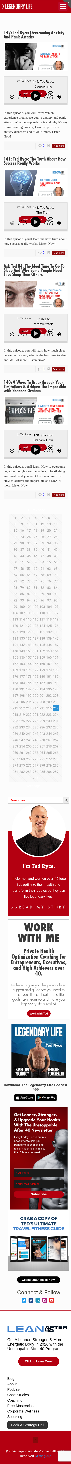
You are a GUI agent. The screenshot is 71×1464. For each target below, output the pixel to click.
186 (35, 683)
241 (28, 734)
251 (49, 740)
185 (28, 683)
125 (49, 626)
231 (55, 721)
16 (22, 530)
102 (35, 607)
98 (56, 600)
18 (35, 530)
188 (49, 683)
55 (49, 562)
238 (55, 727)
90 (49, 594)
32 (35, 543)
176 (15, 676)
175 (55, 670)
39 (35, 549)
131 (42, 632)
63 (56, 568)
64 (15, 575)
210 (55, 702)
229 (42, 721)
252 (55, 740)
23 (22, 537)
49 (56, 556)
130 (35, 632)
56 (56, 562)
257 (42, 746)
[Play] (36, 95)
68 (42, 575)
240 (22, 734)
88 (35, 594)
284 (35, 772)
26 (42, 537)
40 (42, 549)
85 (15, 594)
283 (28, 772)
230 (49, 721)
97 (49, 600)
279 (49, 765)
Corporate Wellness (23, 1411)
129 (28, 632)
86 (22, 594)
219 (22, 714)
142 (22, 645)
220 (28, 714)
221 (35, 714)
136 (28, 638)
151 (35, 651)
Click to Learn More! (39, 1361)
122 (28, 626)
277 (35, 765)
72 (22, 581)
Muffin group (43, 1456)
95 (35, 600)
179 (35, 676)
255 (28, 746)
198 (22, 695)
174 (49, 670)
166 (42, 664)
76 (49, 581)
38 (29, 549)
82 (42, 588)
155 (15, 657)
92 (15, 600)
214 (35, 708)
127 (15, 632)
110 (42, 613)
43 (15, 556)
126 (55, 626)
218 (15, 714)
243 (42, 734)
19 (42, 530)
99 (15, 607)
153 (49, 651)
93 (22, 600)
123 (35, 626)
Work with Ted (39, 1013)
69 (49, 575)
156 (22, 657)
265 (49, 753)
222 (42, 714)
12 (42, 524)
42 (56, 549)
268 (22, 759)
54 (42, 562)
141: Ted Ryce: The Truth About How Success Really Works (35, 161)
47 (42, 556)
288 (35, 778)
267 (15, 759)
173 (42, 670)
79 (22, 588)
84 (56, 588)
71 (15, 581)
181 (49, 676)
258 (49, 746)
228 (35, 721)
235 (35, 727)
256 (35, 746)
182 (55, 676)
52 (29, 562)
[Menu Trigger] (63, 6)
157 (28, 657)
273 (55, 759)
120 (15, 626)
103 (42, 607)
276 (28, 765)
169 (15, 670)
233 (22, 727)
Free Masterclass (21, 1406)
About (12, 1384)
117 (42, 619)
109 (35, 613)
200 (35, 695)
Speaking (14, 1417)
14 (56, 524)
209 (49, 702)
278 (42, 765)
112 (55, 613)
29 (15, 543)
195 (49, 689)
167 (49, 664)
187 (42, 683)
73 (29, 581)
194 (42, 689)
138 (42, 638)
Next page (33, 786)
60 (35, 568)
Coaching (14, 1400)
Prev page (38, 510)
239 (15, 734)
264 (42, 753)
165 (35, 664)
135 (22, 638)
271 (42, 759)
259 (55, 746)
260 (15, 753)
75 (42, 581)
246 (15, 740)
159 (42, 657)
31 (29, 543)
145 (42, 645)
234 (28, 727)
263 (35, 753)
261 (22, 753)
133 (55, 632)
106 (15, 613)
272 (49, 759)
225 (15, 721)
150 (28, 651)
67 (35, 575)
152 (42, 651)
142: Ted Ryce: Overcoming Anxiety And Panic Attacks (34, 34)
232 (15, 727)
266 (55, 753)
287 (55, 772)
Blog (10, 1379)
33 (42, 543)
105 (55, 607)
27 (49, 537)
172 (35, 670)
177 (22, 676)
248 (28, 740)
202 (49, 695)
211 (15, 708)
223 (49, 714)
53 (35, 562)
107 (22, 613)
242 (35, 734)
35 (56, 543)
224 (55, 714)
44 (22, 556)
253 (15, 746)
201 (42, 695)
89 (42, 594)
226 (22, 721)
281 (15, 772)
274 (15, 765)
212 (22, 708)
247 (22, 740)
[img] (12, 97)
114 (22, 619)
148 (15, 651)
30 (22, 543)
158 (35, 657)
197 (15, 695)
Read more (58, 146)
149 (22, 651)
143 (28, 645)
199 (28, 695)
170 (22, 670)
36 (15, 549)
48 (49, 556)
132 (49, 632)
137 (35, 638)
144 (35, 645)
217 (55, 708)
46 (35, 556)
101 (28, 607)
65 (22, 575)
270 (35, 759)
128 (22, 632)
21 (56, 530)
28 (56, 537)
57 (15, 568)
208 (42, 702)
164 (28, 664)
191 (22, 689)
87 (29, 594)
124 (42, 626)
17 (29, 530)
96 (42, 600)
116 (35, 619)
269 (28, 759)
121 (22, 626)
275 (22, 765)
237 (49, 727)
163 (22, 664)
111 (49, 613)
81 (35, 588)
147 (55, 645)
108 (28, 613)
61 (42, 568)
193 (35, 689)
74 (35, 581)
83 (49, 588)
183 (15, 683)
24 (29, 537)
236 (42, 727)
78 (15, 588)
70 (56, 575)
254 (22, 746)
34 (49, 543)
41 (49, 549)
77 (56, 581)
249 (35, 740)
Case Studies (18, 1395)
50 (15, 562)
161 (55, 657)
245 (55, 734)
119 (55, 619)
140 (55, 638)
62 (49, 568)
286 (49, 772)
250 (42, 740)
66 (29, 575)
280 (55, 765)
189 (55, 683)
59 (29, 568)
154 (55, 651)
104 (49, 607)
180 (42, 676)
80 (29, 588)
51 (22, 562)
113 (15, 619)
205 (22, 702)
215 (42, 708)
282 (22, 772)
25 (35, 537)
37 (22, 549)
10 (29, 524)
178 (28, 676)
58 (22, 568)
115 (28, 619)
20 (49, 530)
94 (29, 600)
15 (15, 530)
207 (35, 702)
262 (28, 753)
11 (35, 524)
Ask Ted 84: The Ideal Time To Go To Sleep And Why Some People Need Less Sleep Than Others (34, 270)
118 (49, 619)
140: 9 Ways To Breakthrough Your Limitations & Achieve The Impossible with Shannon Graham (35, 386)
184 (22, 683)
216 (49, 708)
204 (15, 702)
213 (28, 708)
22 (15, 537)
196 (55, 689)
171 (28, 670)
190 (15, 689)
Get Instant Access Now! (39, 1279)
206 (28, 702)
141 (15, 645)
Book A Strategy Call (27, 1425)
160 (49, 657)
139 (49, 638)
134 (15, 638)
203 (55, 695)
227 (28, 721)
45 (29, 556)
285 (42, 772)
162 (15, 664)
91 (56, 594)
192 (28, 689)
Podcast (13, 1389)
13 (49, 524)
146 (49, 645)
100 (22, 607)
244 (49, 734)
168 (55, 664)
